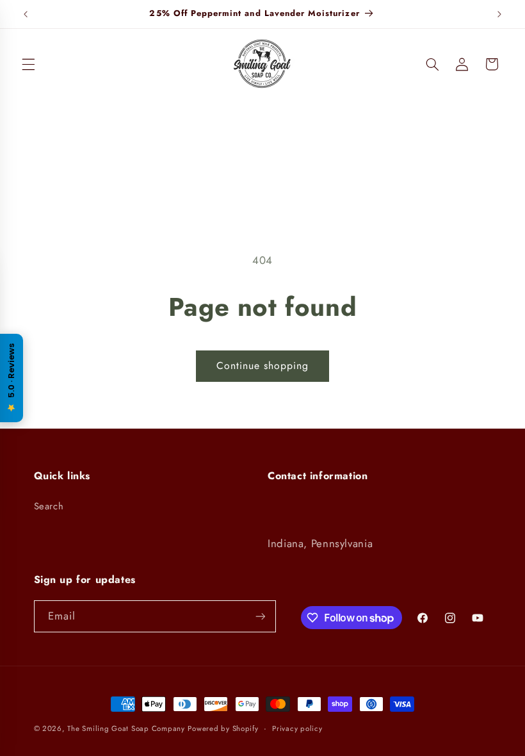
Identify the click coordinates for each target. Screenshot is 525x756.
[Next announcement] (499, 14)
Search (49, 506)
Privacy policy (297, 728)
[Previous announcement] (26, 14)
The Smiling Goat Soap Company (125, 728)
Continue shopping (262, 365)
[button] (28, 64)
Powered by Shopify (223, 728)
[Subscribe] (260, 616)
